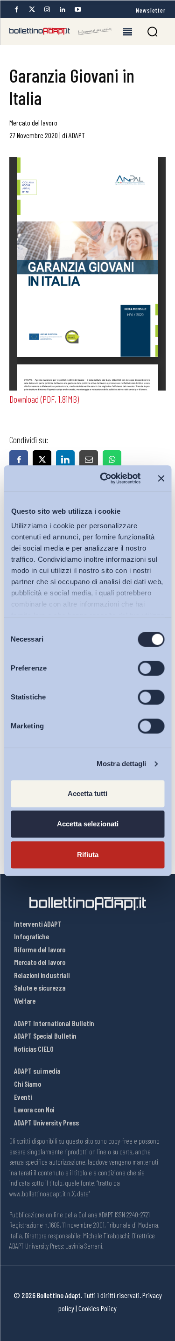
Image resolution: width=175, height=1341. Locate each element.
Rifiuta (87, 855)
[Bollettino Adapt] (60, 31)
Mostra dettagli (122, 764)
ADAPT (77, 135)
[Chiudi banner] (161, 478)
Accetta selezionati (88, 824)
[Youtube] (78, 9)
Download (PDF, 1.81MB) (44, 399)
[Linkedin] (63, 9)
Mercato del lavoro (33, 122)
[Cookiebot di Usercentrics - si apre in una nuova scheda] (104, 478)
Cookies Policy (97, 1308)
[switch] (151, 668)
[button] (152, 31)
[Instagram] (47, 9)
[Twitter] (32, 9)
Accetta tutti (87, 793)
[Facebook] (16, 9)
